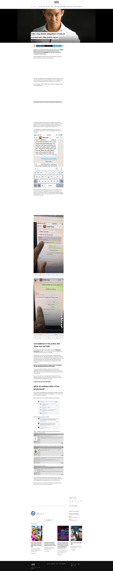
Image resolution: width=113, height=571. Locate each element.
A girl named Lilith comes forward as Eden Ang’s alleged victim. (48, 101)
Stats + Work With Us (62, 563)
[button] (31, 6)
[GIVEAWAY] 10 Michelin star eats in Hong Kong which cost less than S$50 (50, 544)
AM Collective (53, 563)
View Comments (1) (48, 520)
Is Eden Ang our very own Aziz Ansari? (42, 381)
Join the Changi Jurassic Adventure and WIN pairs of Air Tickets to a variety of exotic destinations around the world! (63, 545)
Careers (57, 563)
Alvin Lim (48, 563)
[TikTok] (80, 501)
